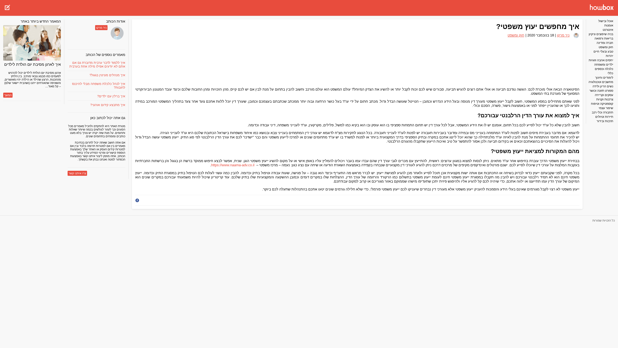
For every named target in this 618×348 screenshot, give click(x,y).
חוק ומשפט (606, 47)
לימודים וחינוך (604, 77)
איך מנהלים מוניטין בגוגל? (107, 75)
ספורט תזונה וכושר (601, 90)
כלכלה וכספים (604, 69)
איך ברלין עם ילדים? (111, 96)
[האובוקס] (601, 7)
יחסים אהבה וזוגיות (601, 60)
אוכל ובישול (605, 21)
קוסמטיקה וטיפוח (602, 103)
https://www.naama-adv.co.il (232, 165)
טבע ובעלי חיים (603, 51)
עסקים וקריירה (604, 95)
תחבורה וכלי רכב (602, 112)
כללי (610, 73)
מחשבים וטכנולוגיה (601, 82)
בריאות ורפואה (604, 38)
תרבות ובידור (605, 121)
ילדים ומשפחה (603, 64)
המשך (8, 95)
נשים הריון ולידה (603, 86)
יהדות (609, 56)
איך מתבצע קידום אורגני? (107, 105)
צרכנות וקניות (604, 99)
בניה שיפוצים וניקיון (601, 34)
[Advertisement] (357, 61)
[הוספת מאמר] (7, 8)
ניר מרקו (101, 27)
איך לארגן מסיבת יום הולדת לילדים (32, 64)
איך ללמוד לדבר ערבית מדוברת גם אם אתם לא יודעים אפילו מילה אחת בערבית (97, 64)
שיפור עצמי (606, 108)
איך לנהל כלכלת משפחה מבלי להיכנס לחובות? (98, 85)
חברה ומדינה (605, 42)
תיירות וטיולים (604, 116)
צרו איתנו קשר (77, 173)
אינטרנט (608, 29)
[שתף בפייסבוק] (137, 200)
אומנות (608, 25)
